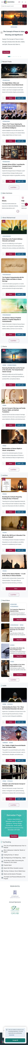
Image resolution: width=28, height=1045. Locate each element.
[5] (19, 57)
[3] (15, 57)
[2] (13, 57)
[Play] (22, 98)
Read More (6, 52)
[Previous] (1, 32)
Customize (11, 1035)
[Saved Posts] (25, 2)
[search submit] (24, 6)
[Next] (26, 32)
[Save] (3, 98)
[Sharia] (18, 211)
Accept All (15, 1040)
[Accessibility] (22, 2)
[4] (17, 57)
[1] (11, 57)
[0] (9, 56)
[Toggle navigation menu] (2, 2)
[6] (21, 57)
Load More (13, 187)
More (10, 98)
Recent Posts (7, 62)
